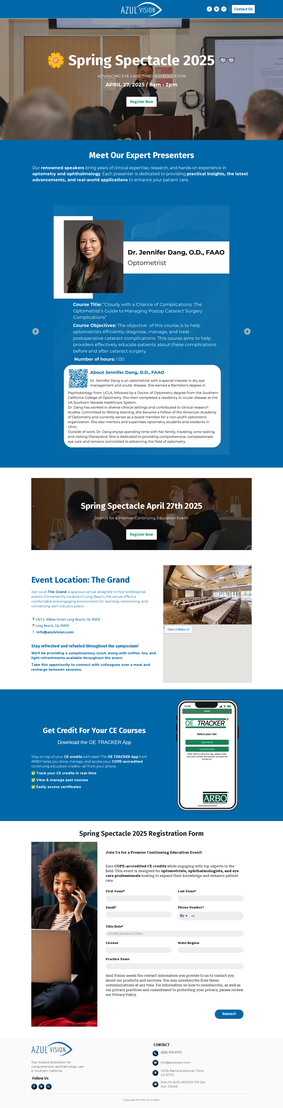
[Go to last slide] (35, 331)
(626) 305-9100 (171, 1052)
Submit (229, 1014)
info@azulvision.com (55, 632)
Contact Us (243, 9)
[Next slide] (247, 331)
